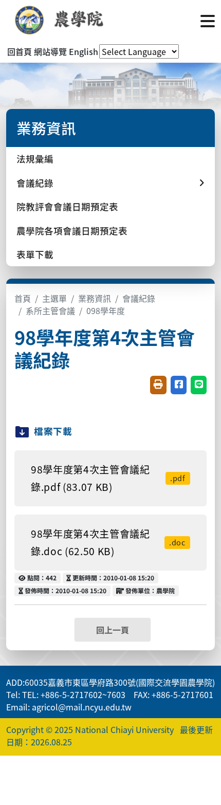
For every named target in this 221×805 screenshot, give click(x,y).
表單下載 (34, 254)
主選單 (54, 298)
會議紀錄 (138, 298)
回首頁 (19, 51)
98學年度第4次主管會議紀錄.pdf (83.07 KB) (108, 478)
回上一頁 (112, 630)
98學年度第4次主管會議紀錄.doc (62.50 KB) (108, 542)
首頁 (22, 298)
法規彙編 (34, 158)
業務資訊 (94, 298)
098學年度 (105, 310)
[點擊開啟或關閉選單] (207, 20)
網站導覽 (50, 51)
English (83, 51)
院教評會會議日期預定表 (67, 206)
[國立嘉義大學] (61, 20)
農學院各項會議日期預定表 (71, 230)
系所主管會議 (50, 310)
